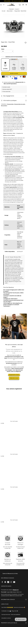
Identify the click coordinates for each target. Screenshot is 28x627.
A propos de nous (5, 614)
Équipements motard (14, 374)
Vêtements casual (14, 378)
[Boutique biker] (11, 5)
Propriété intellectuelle (9, 622)
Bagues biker (10, 104)
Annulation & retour (6, 618)
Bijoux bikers (4, 105)
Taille (2, 49)
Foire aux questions (15, 614)
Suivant (17, 9)
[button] (25, 42)
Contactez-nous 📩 (6, 611)
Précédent (11, 9)
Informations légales (8, 599)
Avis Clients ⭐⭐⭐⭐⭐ (7, 607)
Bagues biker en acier (19, 104)
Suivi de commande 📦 (19, 607)
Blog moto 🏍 (15, 611)
